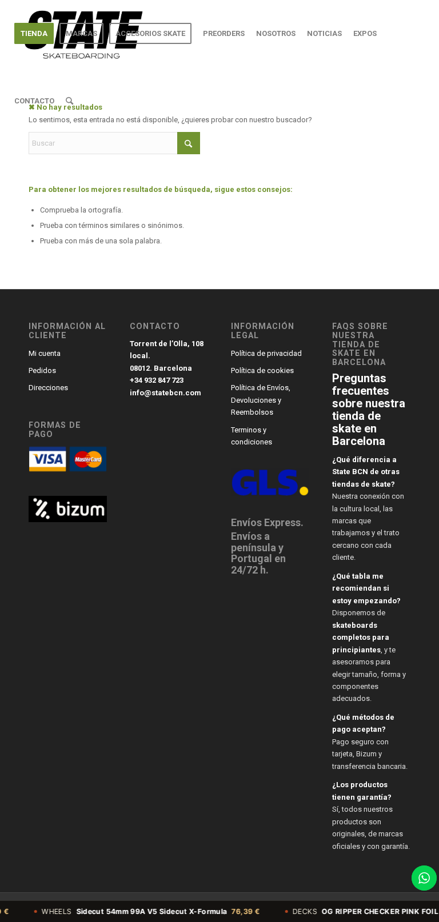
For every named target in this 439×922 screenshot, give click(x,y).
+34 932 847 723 (156, 380)
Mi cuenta (45, 353)
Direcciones (48, 387)
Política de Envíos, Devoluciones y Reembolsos (260, 399)
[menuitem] (34, 33)
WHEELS (138, 911)
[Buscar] (69, 101)
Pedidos (42, 370)
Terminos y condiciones (251, 436)
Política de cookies (262, 370)
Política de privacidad (266, 353)
